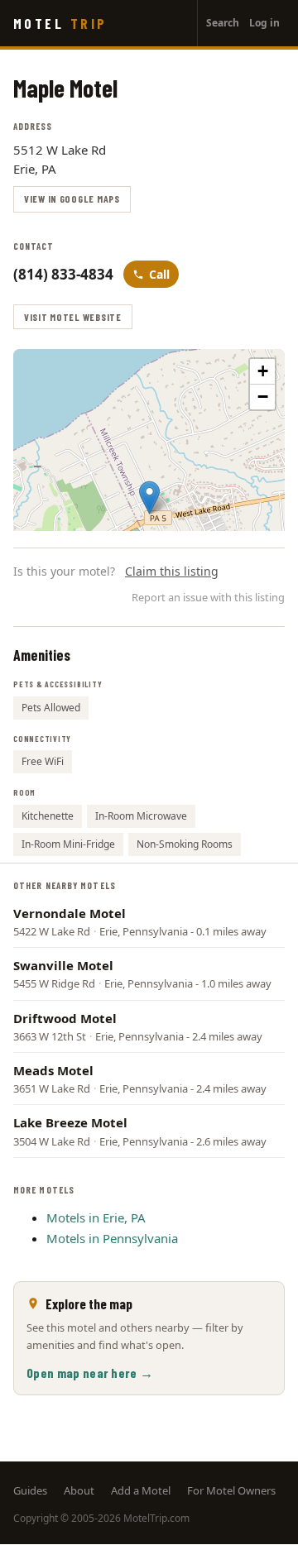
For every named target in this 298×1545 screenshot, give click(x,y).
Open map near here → (89, 1372)
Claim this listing (172, 571)
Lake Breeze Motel (70, 1122)
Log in (264, 23)
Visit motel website (73, 317)
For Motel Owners (231, 1490)
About (79, 1490)
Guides (30, 1490)
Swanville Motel (63, 965)
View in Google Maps (72, 198)
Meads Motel (53, 1070)
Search (222, 23)
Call (159, 274)
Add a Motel (141, 1490)
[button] (149, 497)
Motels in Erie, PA (96, 1217)
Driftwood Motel (65, 1018)
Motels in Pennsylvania (112, 1238)
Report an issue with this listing (208, 597)
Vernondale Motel (69, 913)
